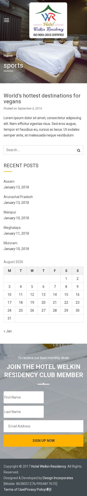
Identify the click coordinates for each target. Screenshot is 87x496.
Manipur (10, 212)
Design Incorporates (58, 478)
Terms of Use (14, 489)
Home (8, 56)
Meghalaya (12, 228)
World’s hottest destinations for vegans (42, 98)
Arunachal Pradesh (18, 197)
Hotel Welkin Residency (48, 466)
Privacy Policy (35, 489)
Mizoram (10, 243)
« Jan (8, 331)
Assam (9, 181)
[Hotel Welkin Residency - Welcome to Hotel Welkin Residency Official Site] (48, 19)
